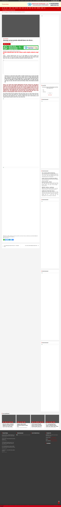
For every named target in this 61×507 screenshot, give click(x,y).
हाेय (43, 89)
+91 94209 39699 (53, 437)
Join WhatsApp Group (38, 0)
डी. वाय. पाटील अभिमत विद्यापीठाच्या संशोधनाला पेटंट (31, 245)
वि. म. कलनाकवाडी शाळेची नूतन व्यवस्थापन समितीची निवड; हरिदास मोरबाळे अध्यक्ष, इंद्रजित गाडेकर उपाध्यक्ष (52, 425)
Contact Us (49, 0)
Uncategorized (5, 38)
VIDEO (31, 0)
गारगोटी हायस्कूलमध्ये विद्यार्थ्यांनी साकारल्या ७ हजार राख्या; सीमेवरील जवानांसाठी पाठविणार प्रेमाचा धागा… (36, 425)
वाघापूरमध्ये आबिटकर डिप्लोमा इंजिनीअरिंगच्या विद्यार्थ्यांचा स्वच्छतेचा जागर (22, 425)
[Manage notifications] (59, 501)
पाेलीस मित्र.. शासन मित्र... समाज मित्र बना (48, 187)
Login (33, 0)
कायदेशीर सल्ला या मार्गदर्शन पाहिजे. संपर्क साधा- (48, 190)
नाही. (43, 90)
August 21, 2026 (19, 427)
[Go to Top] (59, 503)
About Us (22, 0)
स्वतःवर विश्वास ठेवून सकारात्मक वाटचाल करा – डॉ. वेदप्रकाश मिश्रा (11, 246)
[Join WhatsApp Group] (20, 47)
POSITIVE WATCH (10, 427)
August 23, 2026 (5, 427)
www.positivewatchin (54, 440)
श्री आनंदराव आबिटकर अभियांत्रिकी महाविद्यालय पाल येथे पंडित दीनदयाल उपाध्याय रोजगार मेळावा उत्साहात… (8, 425)
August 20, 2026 (33, 427)
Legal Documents (27, 0)
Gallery (46, 0)
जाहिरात (43, 0)
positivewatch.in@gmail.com (52, 439)
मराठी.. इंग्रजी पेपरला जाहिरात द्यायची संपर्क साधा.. (48, 172)
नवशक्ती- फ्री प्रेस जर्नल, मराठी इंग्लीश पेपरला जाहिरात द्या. (50, 178)
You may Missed (6, 413)
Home (19, 0)
